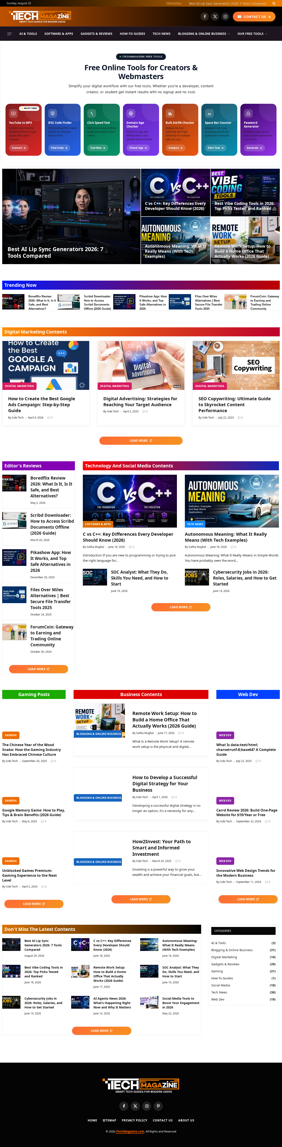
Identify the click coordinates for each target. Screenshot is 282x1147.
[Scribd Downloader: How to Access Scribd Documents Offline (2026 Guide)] (69, 301)
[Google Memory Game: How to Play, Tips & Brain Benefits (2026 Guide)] (34, 786)
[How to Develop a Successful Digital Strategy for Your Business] (99, 785)
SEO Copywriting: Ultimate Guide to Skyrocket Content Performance (235, 404)
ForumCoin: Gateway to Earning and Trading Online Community (264, 302)
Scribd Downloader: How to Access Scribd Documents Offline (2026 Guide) (97, 302)
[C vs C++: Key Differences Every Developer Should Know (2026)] (175, 192)
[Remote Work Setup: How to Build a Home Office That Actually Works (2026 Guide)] (245, 240)
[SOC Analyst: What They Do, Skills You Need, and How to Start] (95, 577)
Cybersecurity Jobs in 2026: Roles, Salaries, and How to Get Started (244, 578)
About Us (186, 1120)
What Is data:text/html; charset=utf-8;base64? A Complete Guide (246, 750)
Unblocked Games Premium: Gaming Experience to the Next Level (29, 875)
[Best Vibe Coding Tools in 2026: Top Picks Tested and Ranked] (245, 192)
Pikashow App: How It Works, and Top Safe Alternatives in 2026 (153, 302)
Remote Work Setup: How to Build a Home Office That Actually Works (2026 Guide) (243, 251)
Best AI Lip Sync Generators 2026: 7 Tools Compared (55, 252)
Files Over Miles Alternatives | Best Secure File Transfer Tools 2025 (208, 302)
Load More (139, 441)
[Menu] (9, 33)
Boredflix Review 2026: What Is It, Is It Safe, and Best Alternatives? (42, 302)
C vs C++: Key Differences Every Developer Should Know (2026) (220, 4)
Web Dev (248, 694)
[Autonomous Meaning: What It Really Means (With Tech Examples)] (175, 240)
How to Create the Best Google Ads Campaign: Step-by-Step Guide (41, 404)
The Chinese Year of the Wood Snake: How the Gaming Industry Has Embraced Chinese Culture (31, 750)
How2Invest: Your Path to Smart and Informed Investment (161, 847)
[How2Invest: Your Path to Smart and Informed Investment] (99, 849)
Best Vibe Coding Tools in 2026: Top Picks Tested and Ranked (245, 206)
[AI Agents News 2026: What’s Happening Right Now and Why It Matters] (80, 1002)
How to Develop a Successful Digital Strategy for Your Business (164, 783)
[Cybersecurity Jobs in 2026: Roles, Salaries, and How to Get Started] (197, 577)
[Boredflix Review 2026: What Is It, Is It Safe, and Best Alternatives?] (13, 301)
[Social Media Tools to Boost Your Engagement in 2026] (149, 1002)
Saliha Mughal (95, 547)
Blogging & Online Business (202, 34)
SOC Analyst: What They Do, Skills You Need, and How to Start (139, 578)
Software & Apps (59, 34)
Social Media (220, 985)
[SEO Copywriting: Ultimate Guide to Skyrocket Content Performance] (236, 365)
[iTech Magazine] (40, 16)
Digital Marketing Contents (35, 332)
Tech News (162, 34)
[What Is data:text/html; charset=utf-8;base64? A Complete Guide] (248, 721)
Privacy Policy (134, 1120)
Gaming (11, 735)
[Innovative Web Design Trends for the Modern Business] (248, 847)
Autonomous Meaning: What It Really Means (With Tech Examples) (175, 251)
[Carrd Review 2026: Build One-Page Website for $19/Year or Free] (248, 786)
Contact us (163, 1120)
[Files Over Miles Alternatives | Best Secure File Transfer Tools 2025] (180, 301)
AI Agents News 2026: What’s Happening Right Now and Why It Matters (112, 1002)
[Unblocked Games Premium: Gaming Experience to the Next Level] (34, 847)
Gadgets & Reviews (96, 34)
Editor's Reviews (22, 466)
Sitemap (109, 1120)
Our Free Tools (250, 34)
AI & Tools (28, 34)
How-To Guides (132, 34)
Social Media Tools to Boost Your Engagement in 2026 (180, 1002)
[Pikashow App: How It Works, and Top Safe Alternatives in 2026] (124, 301)
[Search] (273, 3)
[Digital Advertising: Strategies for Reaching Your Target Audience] (141, 365)
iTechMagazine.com (130, 1131)
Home (92, 1120)
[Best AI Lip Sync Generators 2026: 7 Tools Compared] (71, 216)
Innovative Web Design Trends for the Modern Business (245, 873)
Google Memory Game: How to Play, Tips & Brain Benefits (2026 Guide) (33, 812)
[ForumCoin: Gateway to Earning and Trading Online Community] (235, 301)
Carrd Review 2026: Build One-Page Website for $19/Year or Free (246, 812)
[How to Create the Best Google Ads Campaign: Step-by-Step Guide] (45, 365)
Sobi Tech (18, 417)
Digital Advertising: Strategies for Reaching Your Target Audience (140, 402)
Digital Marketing (19, 386)
